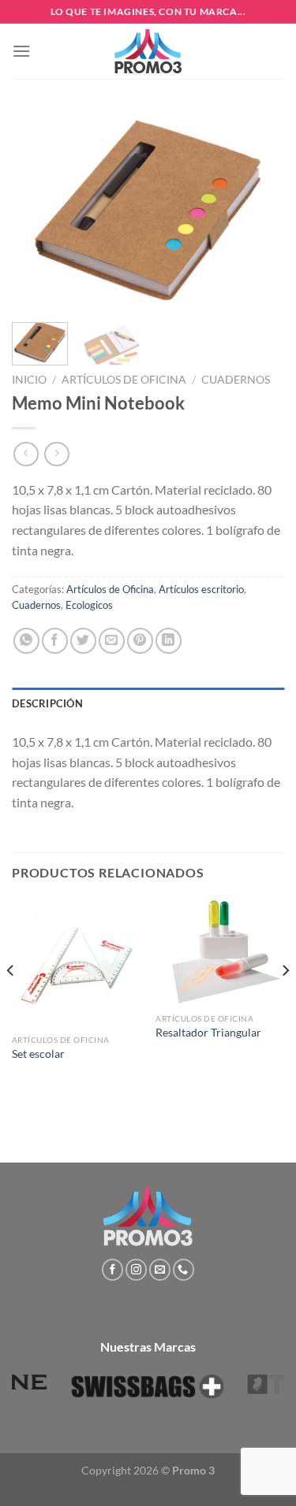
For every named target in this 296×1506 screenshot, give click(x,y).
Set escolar (38, 1054)
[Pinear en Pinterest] (140, 641)
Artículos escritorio (201, 589)
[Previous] (37, 210)
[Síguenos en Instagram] (136, 1270)
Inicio (29, 379)
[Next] (259, 210)
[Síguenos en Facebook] (112, 1270)
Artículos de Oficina (124, 379)
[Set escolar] (76, 963)
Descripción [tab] (47, 703)
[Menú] (21, 51)
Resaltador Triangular (208, 1032)
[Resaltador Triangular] (219, 952)
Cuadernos (235, 379)
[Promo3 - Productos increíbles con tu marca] (148, 51)
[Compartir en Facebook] (55, 641)
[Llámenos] (183, 1270)
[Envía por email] (112, 641)
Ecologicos (89, 605)
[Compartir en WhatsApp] (26, 641)
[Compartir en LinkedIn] (168, 641)
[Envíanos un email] (159, 1270)
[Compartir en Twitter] (83, 641)
